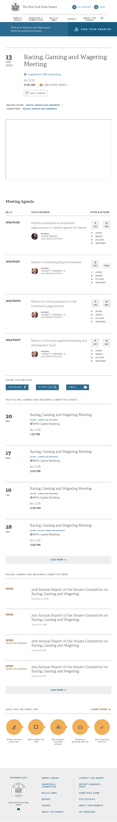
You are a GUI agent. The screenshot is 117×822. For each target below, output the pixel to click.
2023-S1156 (13, 222)
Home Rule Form (89, 793)
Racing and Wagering (16, 643)
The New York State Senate (40, 7)
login (102, 7)
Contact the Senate (91, 778)
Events (71, 19)
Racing (30, 105)
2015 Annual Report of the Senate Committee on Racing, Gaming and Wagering (69, 669)
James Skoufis (49, 236)
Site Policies (87, 799)
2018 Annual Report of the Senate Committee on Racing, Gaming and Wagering (69, 591)
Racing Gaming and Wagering (51, 531)
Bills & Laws (54, 19)
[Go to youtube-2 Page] (18, 809)
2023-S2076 (13, 301)
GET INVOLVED (87, 812)
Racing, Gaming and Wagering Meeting (61, 415)
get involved (84, 7)
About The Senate (89, 19)
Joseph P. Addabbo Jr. (53, 271)
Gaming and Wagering (47, 105)
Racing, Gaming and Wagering (40, 109)
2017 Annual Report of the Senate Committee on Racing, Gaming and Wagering (69, 617)
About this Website (91, 806)
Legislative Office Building (44, 74)
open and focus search (102, 19)
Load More (56, 560)
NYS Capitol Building (46, 423)
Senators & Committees (36, 19)
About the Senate (53, 812)
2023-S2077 (13, 340)
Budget (46, 799)
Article (9, 588)
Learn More (99, 709)
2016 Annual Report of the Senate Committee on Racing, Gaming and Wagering (69, 643)
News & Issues (17, 19)
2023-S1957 (13, 261)
